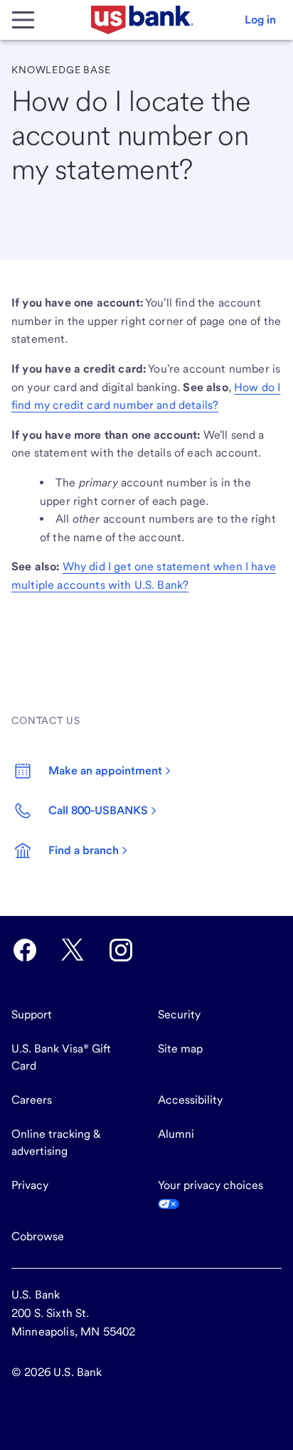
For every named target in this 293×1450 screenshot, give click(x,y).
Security (179, 1014)
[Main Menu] (23, 20)
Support (31, 1014)
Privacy (29, 1185)
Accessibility (190, 1100)
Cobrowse (37, 1236)
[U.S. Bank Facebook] (25, 950)
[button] (260, 20)
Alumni (176, 1134)
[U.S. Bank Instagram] (121, 950)
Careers (31, 1100)
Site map (180, 1048)
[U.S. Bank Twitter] (72, 950)
